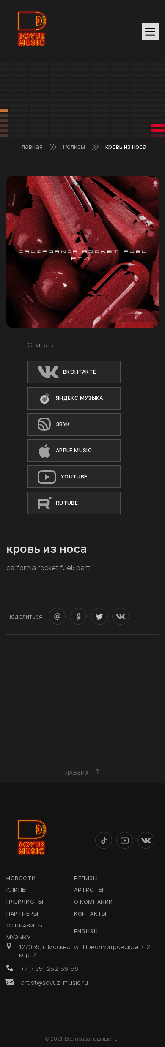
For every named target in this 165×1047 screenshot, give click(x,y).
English (86, 931)
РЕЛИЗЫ (86, 878)
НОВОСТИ (21, 878)
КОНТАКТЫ (90, 913)
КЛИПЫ (16, 890)
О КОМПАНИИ (93, 901)
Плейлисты (24, 901)
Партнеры (22, 913)
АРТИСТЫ (88, 890)
